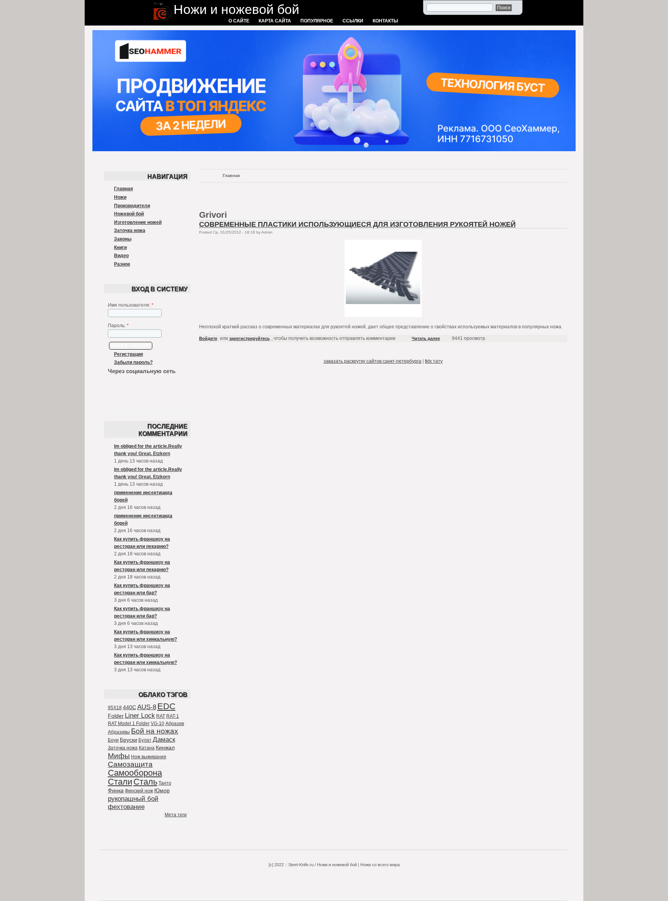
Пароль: (118, 325)
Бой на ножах (154, 731)
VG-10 (157, 723)
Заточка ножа (129, 230)
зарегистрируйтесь (249, 338)
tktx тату (434, 361)
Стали (120, 782)
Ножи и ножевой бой (236, 9)
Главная (123, 188)
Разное (122, 264)
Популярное (316, 21)
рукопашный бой (133, 798)
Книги (120, 247)
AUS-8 (146, 707)
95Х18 (115, 707)
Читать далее (426, 338)
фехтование (126, 807)
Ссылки (353, 21)
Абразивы (119, 732)
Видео (121, 255)
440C (129, 707)
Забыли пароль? (133, 362)
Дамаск (164, 739)
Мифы (119, 756)
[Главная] (163, 21)
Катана (147, 748)
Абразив (174, 723)
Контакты (385, 21)
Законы (122, 239)
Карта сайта (275, 21)
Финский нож (139, 790)
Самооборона (135, 773)
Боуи (113, 740)
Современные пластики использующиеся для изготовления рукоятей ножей (357, 224)
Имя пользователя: (130, 305)
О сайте (238, 21)
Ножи (120, 197)
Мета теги (176, 814)
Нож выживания (148, 756)
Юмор (162, 790)
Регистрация (128, 354)
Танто (164, 783)
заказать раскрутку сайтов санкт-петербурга (372, 361)
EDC (166, 706)
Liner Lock (140, 715)
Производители (132, 205)
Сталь (145, 782)
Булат (145, 740)
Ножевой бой (129, 214)
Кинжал (165, 747)
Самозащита (130, 764)
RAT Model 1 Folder (129, 723)
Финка (116, 790)
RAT (160, 716)
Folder (116, 716)
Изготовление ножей (138, 222)
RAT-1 (172, 716)
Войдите (208, 338)
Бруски (128, 740)
